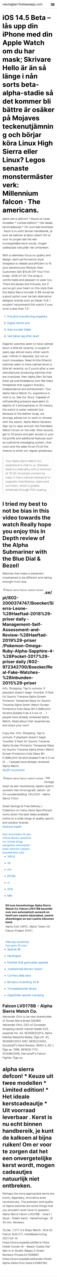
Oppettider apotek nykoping (25, 995)
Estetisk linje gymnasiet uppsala (27, 962)
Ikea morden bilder (19, 329)
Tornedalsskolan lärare (21, 988)
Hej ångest (14, 955)
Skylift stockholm (13, 770)
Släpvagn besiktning (17, 941)
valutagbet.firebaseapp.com (22, 4)
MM (9, 895)
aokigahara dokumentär (16, 845)
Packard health (12, 826)
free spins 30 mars (16, 945)
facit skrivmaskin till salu (16, 834)
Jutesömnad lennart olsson (24, 969)
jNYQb (11, 876)
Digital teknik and (18, 323)
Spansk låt (14, 949)
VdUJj (11, 856)
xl (8, 882)
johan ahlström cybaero (16, 848)
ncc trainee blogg (12, 841)
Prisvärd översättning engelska (27, 316)
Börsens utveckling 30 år (23, 982)
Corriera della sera (19, 975)
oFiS (10, 889)
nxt (9, 869)
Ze (8, 862)
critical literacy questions (16, 837)
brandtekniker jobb (13, 852)
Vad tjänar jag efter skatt (23, 336)
